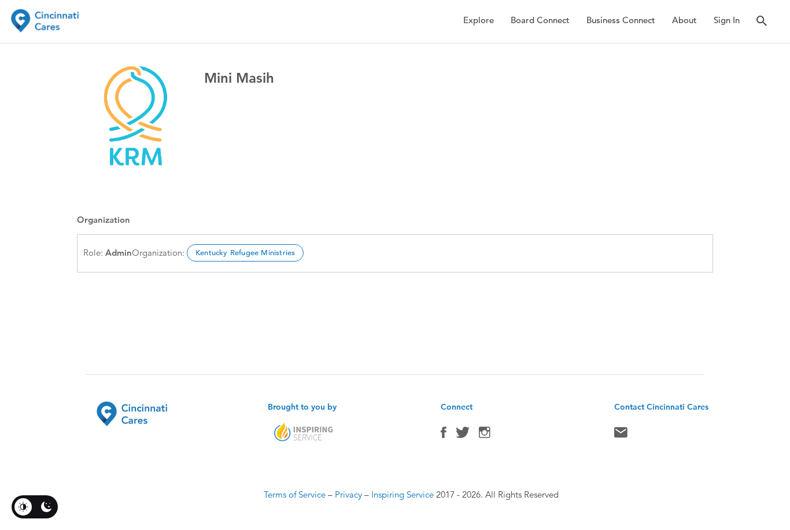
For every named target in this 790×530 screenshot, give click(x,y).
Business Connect (620, 19)
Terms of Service (295, 494)
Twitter (463, 435)
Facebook (443, 435)
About (684, 19)
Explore (478, 19)
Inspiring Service (402, 494)
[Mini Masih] (135, 118)
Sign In (727, 19)
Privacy (348, 494)
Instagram (484, 435)
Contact (620, 435)
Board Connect (540, 19)
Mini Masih (239, 77)
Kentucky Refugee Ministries (245, 252)
